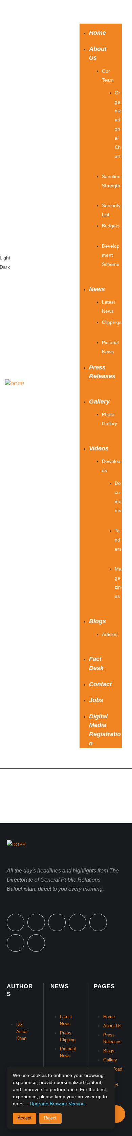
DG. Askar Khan (22, 1031)
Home (109, 1016)
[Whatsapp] (57, 922)
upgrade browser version (57, 1103)
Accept (24, 1117)
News (59, 986)
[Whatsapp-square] (15, 943)
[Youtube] (36, 943)
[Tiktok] (98, 922)
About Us (112, 1025)
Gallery (110, 1059)
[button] (101, 11)
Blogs (108, 1050)
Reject (50, 1117)
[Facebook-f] (15, 922)
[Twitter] (36, 922)
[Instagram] (77, 922)
